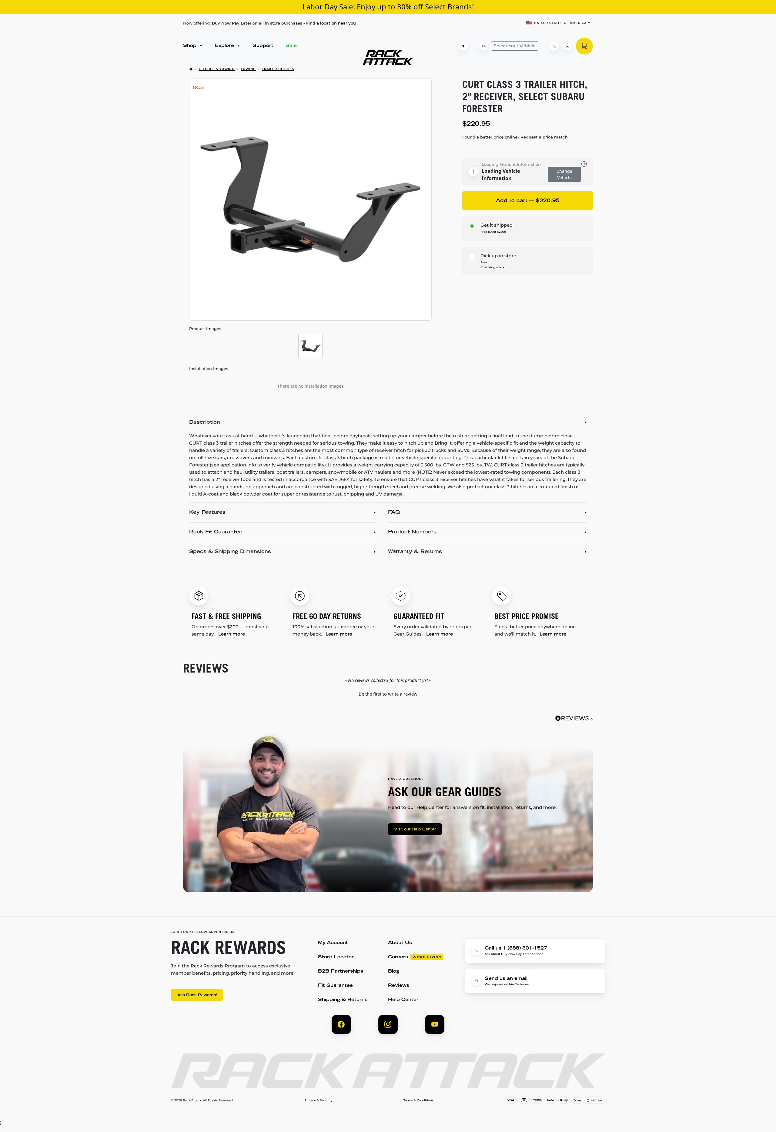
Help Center (403, 1000)
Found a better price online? (515, 137)
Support (263, 46)
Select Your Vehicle (515, 45)
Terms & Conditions (418, 1100)
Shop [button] (190, 46)
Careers (398, 957)
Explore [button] (225, 46)
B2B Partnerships (340, 971)
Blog (393, 971)
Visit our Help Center (415, 829)
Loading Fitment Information (511, 164)
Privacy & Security (318, 1100)
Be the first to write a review (388, 694)
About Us (400, 943)
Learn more (231, 634)
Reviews (398, 985)
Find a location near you (331, 23)
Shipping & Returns (342, 1000)
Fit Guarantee (335, 985)
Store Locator (336, 957)
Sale (291, 46)
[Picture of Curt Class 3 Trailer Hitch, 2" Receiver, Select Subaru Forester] (310, 199)
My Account (333, 943)
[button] (388, 693)
